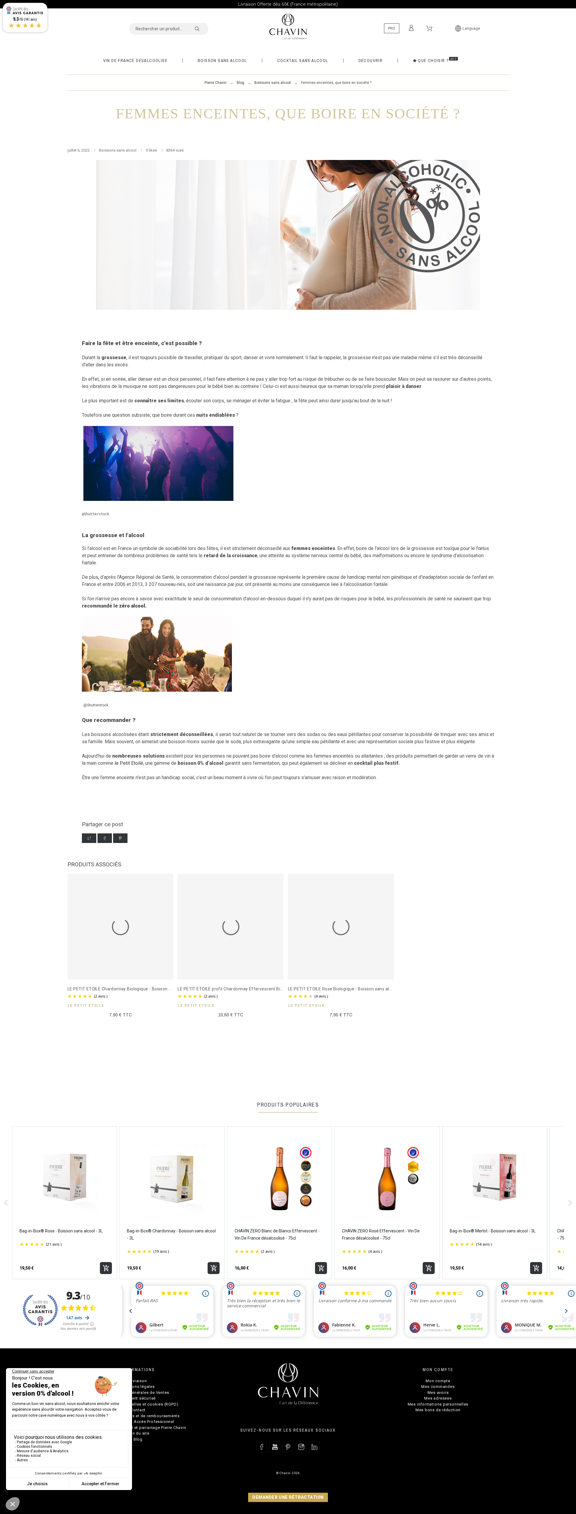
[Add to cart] (106, 1268)
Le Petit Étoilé (86, 1006)
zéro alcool (132, 606)
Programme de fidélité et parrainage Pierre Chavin (138, 1427)
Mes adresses (438, 1398)
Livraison (138, 1381)
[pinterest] (288, 1447)
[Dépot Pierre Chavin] (288, 25)
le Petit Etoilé (129, 763)
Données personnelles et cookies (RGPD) (138, 1404)
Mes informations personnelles (438, 1404)
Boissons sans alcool (118, 150)
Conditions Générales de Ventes (138, 1392)
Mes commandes (437, 1386)
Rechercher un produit (201, 29)
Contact (138, 1410)
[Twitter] (89, 838)
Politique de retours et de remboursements (138, 1416)
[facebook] (261, 1447)
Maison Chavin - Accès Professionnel (138, 1421)
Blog (138, 1439)
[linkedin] (314, 1447)
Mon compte (438, 1381)
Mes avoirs (438, 1392)
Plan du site (138, 1433)
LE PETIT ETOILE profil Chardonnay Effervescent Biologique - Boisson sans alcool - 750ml (267, 988)
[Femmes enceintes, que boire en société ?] (288, 235)
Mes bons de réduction (438, 1410)
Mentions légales (137, 1386)
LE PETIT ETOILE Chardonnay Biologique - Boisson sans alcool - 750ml (137, 988)
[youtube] (274, 1447)
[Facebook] (105, 838)
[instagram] (301, 1447)
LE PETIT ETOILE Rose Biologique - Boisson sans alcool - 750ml (351, 988)
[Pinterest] (120, 838)
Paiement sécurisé (138, 1398)
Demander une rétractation (288, 1497)
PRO (391, 28)
